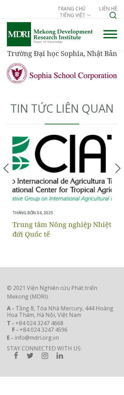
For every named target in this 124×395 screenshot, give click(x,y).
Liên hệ (108, 8)
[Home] (50, 34)
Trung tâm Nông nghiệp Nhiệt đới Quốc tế (61, 229)
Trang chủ (71, 8)
